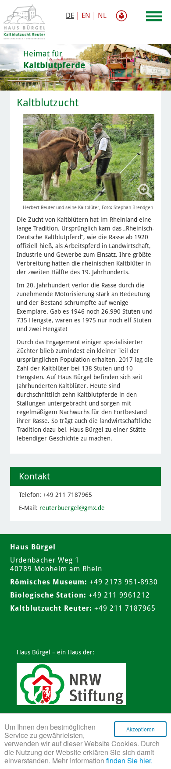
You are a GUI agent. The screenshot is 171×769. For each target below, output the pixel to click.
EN (86, 15)
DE (70, 15)
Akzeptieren (140, 729)
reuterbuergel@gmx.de (72, 507)
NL (102, 15)
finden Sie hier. (129, 760)
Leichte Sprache (123, 15)
